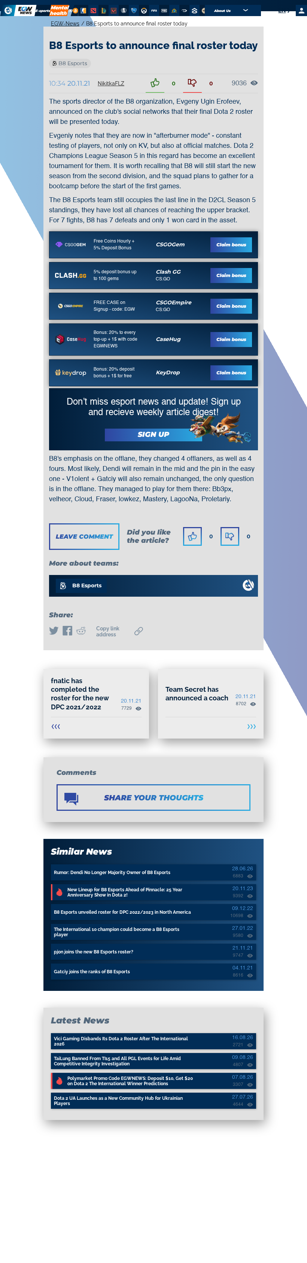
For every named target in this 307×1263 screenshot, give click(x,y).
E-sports (43, 11)
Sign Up (153, 434)
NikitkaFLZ (111, 83)
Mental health (59, 10)
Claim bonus (231, 244)
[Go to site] (70, 244)
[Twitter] (54, 631)
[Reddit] (81, 631)
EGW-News (65, 24)
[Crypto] (74, 10)
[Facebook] (67, 631)
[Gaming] (70, 10)
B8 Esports (72, 63)
